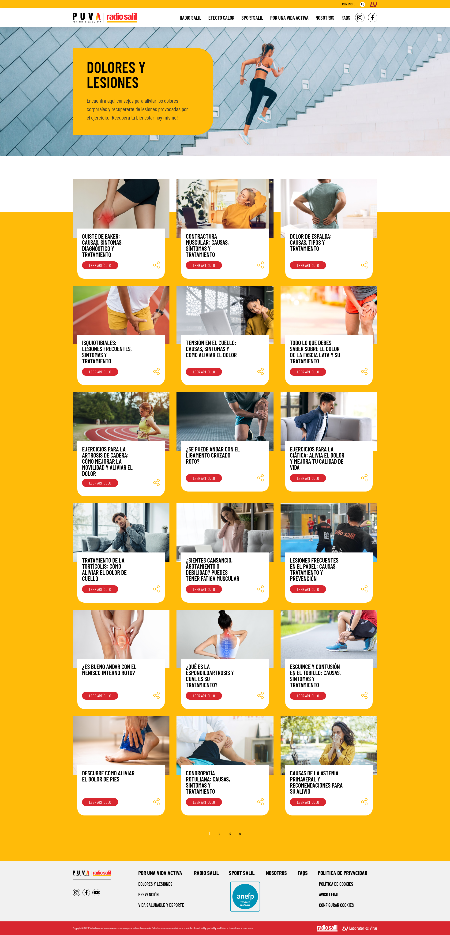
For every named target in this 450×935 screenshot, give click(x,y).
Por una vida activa (289, 18)
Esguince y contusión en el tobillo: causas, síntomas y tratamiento (315, 675)
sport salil (242, 872)
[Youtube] (96, 892)
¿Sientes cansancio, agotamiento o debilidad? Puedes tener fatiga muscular (212, 569)
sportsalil (252, 18)
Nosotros (324, 18)
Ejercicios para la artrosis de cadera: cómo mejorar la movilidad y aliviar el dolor (107, 461)
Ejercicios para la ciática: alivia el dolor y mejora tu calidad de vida (317, 458)
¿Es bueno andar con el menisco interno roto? (109, 669)
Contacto (348, 4)
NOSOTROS (276, 872)
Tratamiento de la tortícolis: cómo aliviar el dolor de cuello (104, 569)
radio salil (206, 872)
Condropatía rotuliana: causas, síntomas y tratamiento (208, 782)
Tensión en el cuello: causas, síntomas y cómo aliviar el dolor (211, 348)
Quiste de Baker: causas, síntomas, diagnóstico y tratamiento (102, 245)
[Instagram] (359, 17)
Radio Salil (190, 18)
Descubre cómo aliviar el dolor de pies (108, 776)
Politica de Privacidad (342, 872)
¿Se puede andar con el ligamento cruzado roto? (213, 455)
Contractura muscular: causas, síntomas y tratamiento (207, 245)
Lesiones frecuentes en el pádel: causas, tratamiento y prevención (314, 569)
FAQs (345, 18)
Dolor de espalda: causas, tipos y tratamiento (311, 242)
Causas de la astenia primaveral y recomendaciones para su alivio (316, 782)
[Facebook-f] (372, 17)
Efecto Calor (221, 18)
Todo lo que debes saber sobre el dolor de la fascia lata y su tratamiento (315, 351)
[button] (362, 4)
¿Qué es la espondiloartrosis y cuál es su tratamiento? (210, 675)
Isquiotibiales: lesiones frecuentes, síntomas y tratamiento (107, 351)
